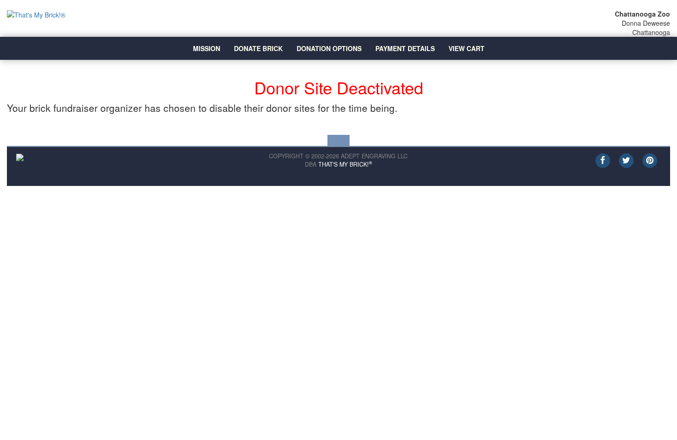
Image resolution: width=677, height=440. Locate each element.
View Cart (466, 48)
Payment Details (405, 48)
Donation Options (329, 48)
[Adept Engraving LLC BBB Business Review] (19, 156)
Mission (206, 48)
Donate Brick (258, 48)
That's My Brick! (345, 164)
